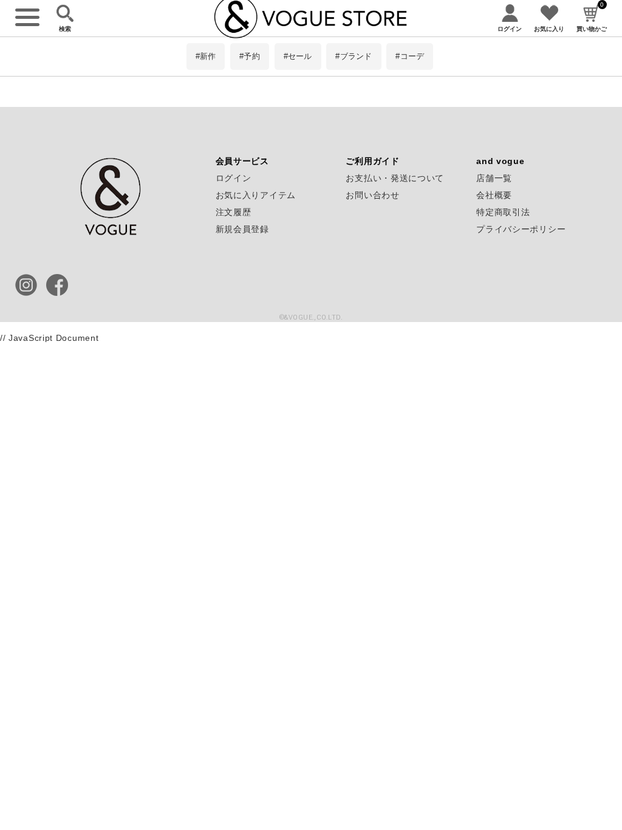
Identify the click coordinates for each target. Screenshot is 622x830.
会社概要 (494, 195)
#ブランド (353, 56)
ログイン (233, 178)
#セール (298, 56)
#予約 (249, 56)
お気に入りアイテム (256, 195)
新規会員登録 (242, 229)
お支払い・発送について (395, 178)
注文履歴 (233, 212)
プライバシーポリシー (521, 229)
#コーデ (409, 56)
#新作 (206, 56)
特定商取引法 (503, 212)
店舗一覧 (494, 178)
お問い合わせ (372, 195)
